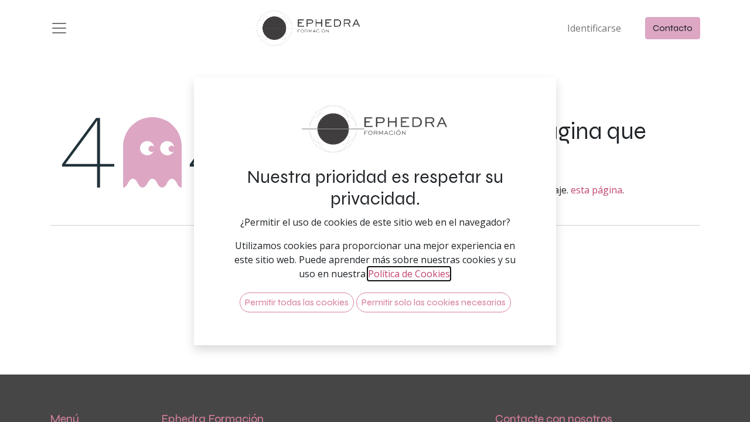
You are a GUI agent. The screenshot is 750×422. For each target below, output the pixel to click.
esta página (596, 189)
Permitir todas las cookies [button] (297, 302)
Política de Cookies (409, 273)
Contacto (673, 27)
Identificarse (594, 28)
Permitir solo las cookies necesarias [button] (434, 302)
